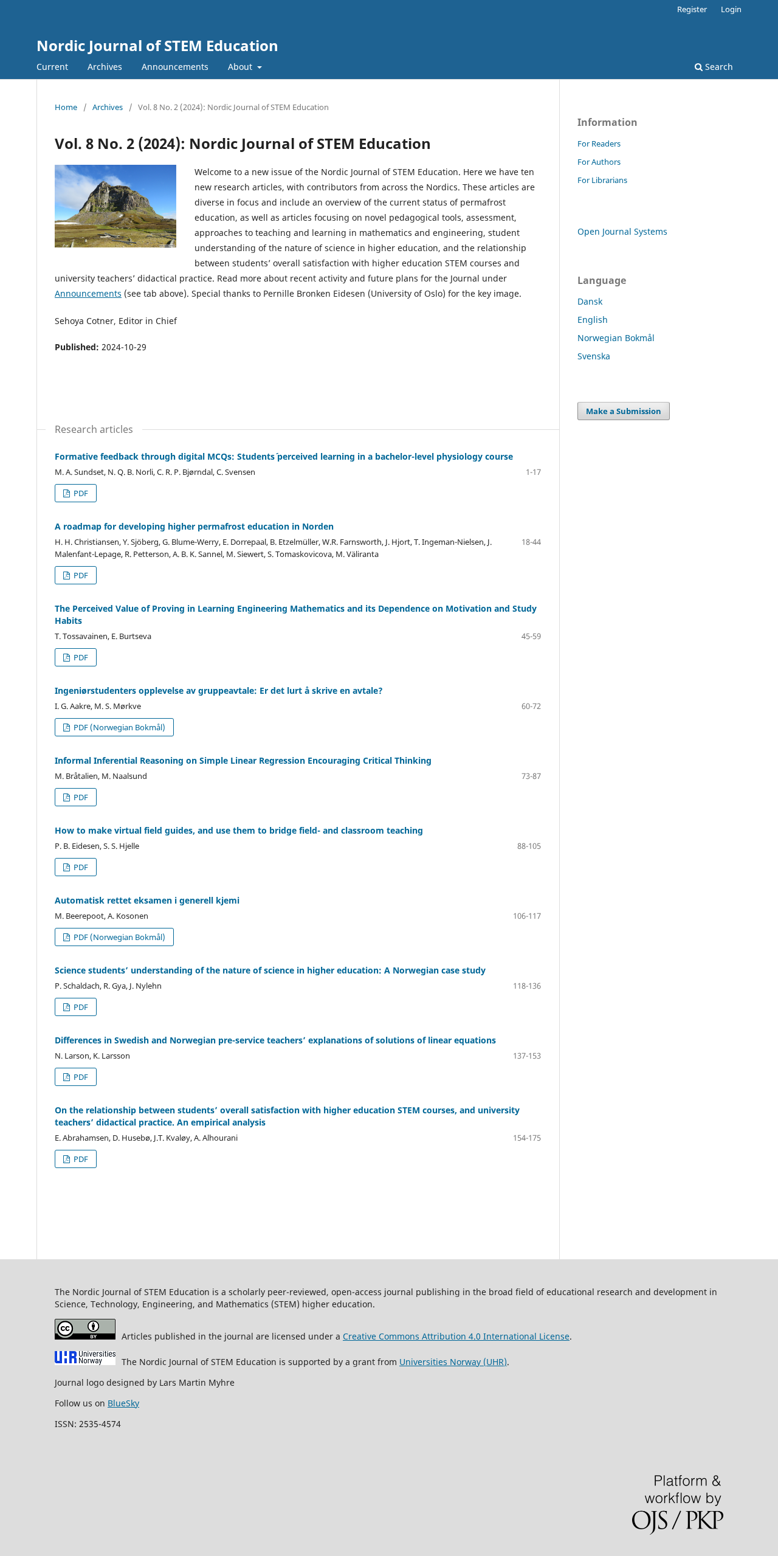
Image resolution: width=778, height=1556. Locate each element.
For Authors (599, 161)
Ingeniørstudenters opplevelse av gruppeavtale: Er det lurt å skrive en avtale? (219, 690)
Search (718, 66)
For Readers (599, 143)
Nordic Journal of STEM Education (157, 45)
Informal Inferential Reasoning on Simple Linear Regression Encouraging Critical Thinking (243, 760)
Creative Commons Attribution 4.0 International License (456, 1336)
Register (692, 9)
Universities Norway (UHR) (453, 1362)
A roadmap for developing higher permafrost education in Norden (194, 526)
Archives (105, 66)
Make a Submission (623, 411)
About (241, 66)
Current (52, 66)
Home (66, 107)
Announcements (175, 66)
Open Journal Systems (622, 231)
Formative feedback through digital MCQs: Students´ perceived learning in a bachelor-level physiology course (284, 456)
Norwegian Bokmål (616, 338)
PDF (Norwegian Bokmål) (118, 727)
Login (731, 9)
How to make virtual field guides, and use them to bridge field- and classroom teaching (239, 830)
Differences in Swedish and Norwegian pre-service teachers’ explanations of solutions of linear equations (275, 1040)
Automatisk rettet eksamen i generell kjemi (147, 900)
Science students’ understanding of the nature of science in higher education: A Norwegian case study (270, 970)
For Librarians (602, 180)
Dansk (589, 301)
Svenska (593, 356)
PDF (80, 493)
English (592, 319)
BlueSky (123, 1403)
